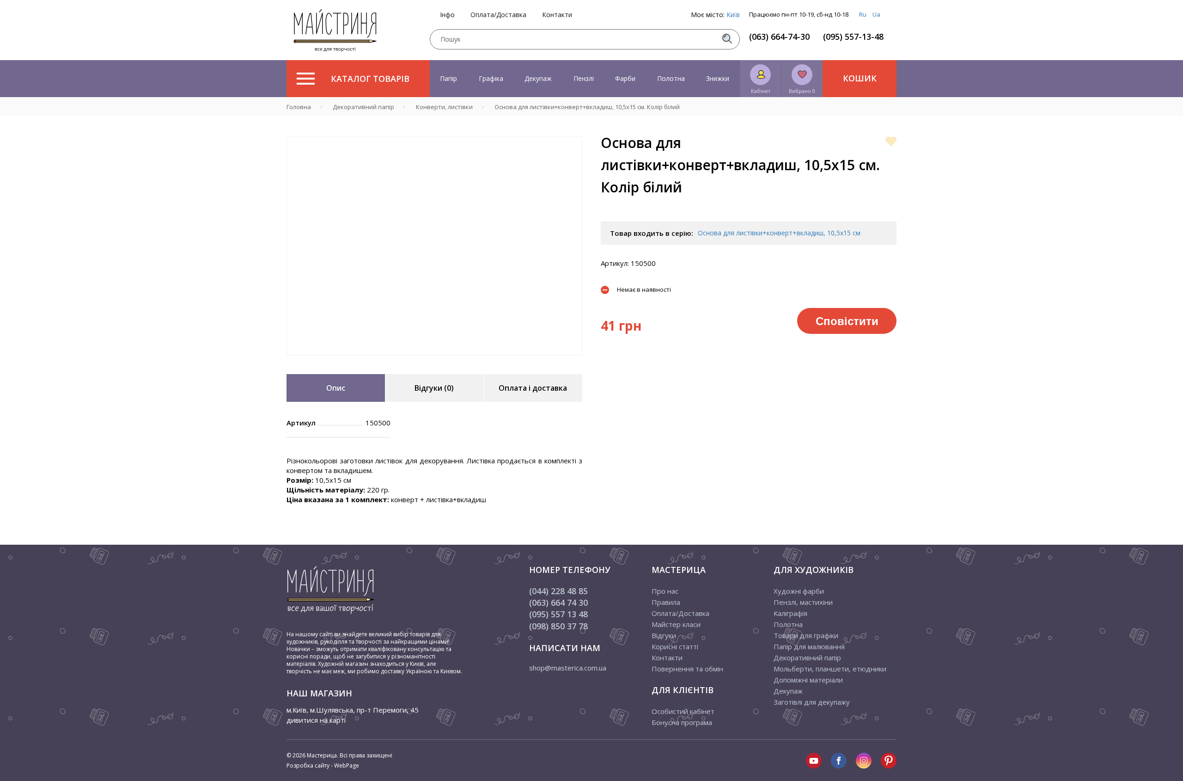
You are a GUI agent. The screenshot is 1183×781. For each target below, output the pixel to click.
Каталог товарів (370, 78)
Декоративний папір (807, 657)
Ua (876, 14)
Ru (862, 14)
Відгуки (664, 635)
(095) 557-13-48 (853, 36)
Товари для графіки (806, 635)
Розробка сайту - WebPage (323, 765)
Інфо (447, 15)
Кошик (860, 78)
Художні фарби (799, 591)
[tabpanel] (434, 246)
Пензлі (583, 78)
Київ (733, 14)
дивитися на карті (316, 720)
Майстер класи (676, 624)
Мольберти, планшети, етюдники (830, 668)
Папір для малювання (809, 646)
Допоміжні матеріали (808, 679)
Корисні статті (675, 646)
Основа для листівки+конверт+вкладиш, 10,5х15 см (779, 232)
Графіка (491, 78)
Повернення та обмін (687, 668)
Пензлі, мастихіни (803, 602)
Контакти (557, 15)
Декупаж (538, 78)
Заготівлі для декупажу (812, 702)
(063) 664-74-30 (779, 36)
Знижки (717, 78)
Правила (666, 602)
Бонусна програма (682, 722)
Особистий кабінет (683, 711)
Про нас (665, 591)
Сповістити (847, 320)
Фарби (625, 78)
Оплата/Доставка (498, 15)
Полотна (671, 78)
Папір (448, 78)
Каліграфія (790, 613)
